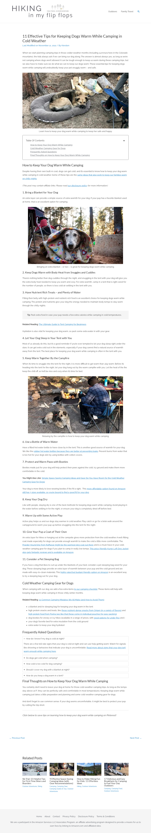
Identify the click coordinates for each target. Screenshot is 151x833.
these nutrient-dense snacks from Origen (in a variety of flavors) (91, 610)
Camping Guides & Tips (58, 789)
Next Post (136, 738)
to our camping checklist (85, 589)
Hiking (79, 786)
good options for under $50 (107, 618)
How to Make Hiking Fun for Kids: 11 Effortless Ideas (88, 781)
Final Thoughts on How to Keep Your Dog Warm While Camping (60, 155)
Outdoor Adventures (29, 786)
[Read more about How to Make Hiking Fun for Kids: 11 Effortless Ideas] (89, 769)
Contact (56, 816)
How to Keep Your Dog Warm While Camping (51, 145)
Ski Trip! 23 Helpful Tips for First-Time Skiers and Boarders (34, 781)
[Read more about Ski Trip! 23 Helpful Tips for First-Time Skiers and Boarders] (34, 769)
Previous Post (17, 738)
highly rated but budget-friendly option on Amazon (84, 572)
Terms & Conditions (106, 816)
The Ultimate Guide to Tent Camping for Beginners (62, 324)
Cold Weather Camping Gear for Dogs (48, 148)
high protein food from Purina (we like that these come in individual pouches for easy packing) (72, 614)
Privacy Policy (69, 816)
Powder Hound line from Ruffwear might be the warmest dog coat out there (58, 545)
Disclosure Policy (86, 816)
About (47, 816)
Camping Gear (62, 786)
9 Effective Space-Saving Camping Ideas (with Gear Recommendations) (61, 781)
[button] (138, 11)
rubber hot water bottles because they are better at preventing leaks (66, 451)
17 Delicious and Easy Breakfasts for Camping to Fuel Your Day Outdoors (115, 782)
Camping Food (117, 788)
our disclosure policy (77, 185)
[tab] (75, 645)
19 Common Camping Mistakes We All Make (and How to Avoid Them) (71, 600)
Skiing (40, 786)
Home (39, 816)
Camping (53, 786)
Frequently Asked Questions (43, 152)
